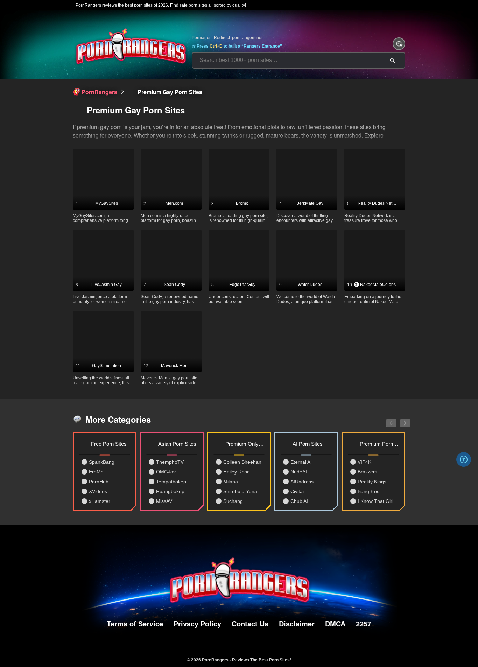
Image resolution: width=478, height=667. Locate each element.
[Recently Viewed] (399, 43)
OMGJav (166, 472)
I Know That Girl (375, 501)
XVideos (98, 491)
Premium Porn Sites (379, 444)
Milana (230, 481)
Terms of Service (135, 623)
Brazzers (367, 472)
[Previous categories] (386, 419)
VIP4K (364, 462)
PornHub (98, 481)
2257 (363, 623)
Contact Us (250, 623)
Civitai (297, 491)
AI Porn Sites (308, 444)
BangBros (368, 491)
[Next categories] (400, 419)
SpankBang (101, 462)
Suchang (233, 501)
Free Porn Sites (109, 444)
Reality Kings (372, 481)
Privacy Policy (197, 623)
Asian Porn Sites (177, 444)
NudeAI (298, 472)
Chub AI (299, 501)
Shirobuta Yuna (240, 491)
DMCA (335, 623)
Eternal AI (301, 462)
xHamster (99, 501)
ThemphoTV (170, 462)
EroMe (96, 472)
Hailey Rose (236, 472)
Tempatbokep (171, 481)
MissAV (164, 501)
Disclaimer (297, 623)
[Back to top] (463, 459)
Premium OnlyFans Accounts (245, 444)
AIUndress (302, 481)
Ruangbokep (170, 491)
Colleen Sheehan (242, 462)
